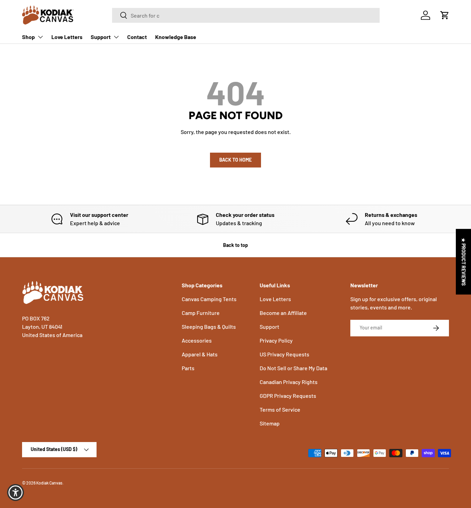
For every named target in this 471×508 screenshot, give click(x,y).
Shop (28, 36)
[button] (444, 15)
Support (101, 36)
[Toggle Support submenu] (116, 37)
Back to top (235, 245)
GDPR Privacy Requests (288, 395)
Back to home (235, 160)
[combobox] (246, 15)
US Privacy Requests (284, 354)
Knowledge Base (175, 36)
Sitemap (270, 423)
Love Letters (66, 36)
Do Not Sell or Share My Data (293, 368)
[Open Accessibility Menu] (15, 492)
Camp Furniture (201, 312)
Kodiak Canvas (49, 482)
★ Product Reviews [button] (464, 261)
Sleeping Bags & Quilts (209, 326)
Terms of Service (280, 409)
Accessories (197, 340)
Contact (137, 36)
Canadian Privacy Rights (289, 381)
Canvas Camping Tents (209, 299)
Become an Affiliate (283, 312)
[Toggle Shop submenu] (40, 37)
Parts (188, 368)
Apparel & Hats (200, 354)
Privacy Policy (276, 340)
